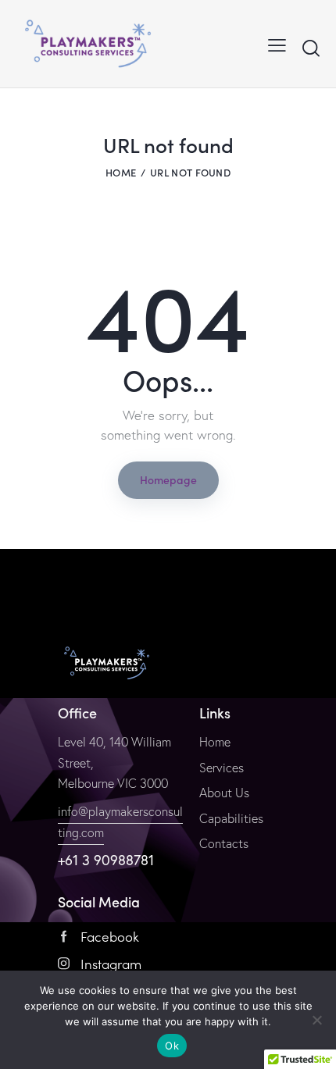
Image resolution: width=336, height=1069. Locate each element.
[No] (316, 1020)
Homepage (168, 479)
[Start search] (311, 48)
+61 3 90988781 (106, 859)
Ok (172, 1045)
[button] (277, 43)
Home (120, 172)
